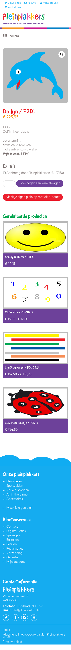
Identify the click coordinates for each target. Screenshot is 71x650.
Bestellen (12, 540)
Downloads (14, 3)
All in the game (16, 494)
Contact (12, 526)
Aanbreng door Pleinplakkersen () (35, 173)
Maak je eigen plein (19, 507)
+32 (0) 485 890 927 (30, 606)
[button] (61, 54)
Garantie (12, 557)
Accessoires (14, 499)
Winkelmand (14, 7)
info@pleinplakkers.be (26, 610)
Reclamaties (14, 548)
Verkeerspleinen (17, 490)
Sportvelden (14, 485)
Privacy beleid (12, 642)
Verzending (14, 553)
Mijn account (50, 3)
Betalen (11, 544)
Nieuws (31, 3)
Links (6, 630)
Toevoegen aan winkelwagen (39, 183)
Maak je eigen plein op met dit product (33, 197)
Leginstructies (16, 531)
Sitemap (8, 646)
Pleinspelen (14, 481)
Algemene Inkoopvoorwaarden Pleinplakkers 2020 (34, 636)
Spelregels (13, 535)
